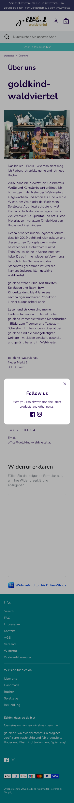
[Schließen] (65, 383)
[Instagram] (39, 414)
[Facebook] (32, 414)
